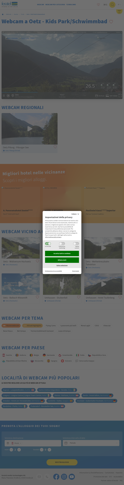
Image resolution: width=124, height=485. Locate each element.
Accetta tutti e (62, 253)
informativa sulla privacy (53, 237)
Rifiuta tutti (62, 260)
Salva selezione (62, 265)
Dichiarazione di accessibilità (53, 271)
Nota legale (75, 271)
